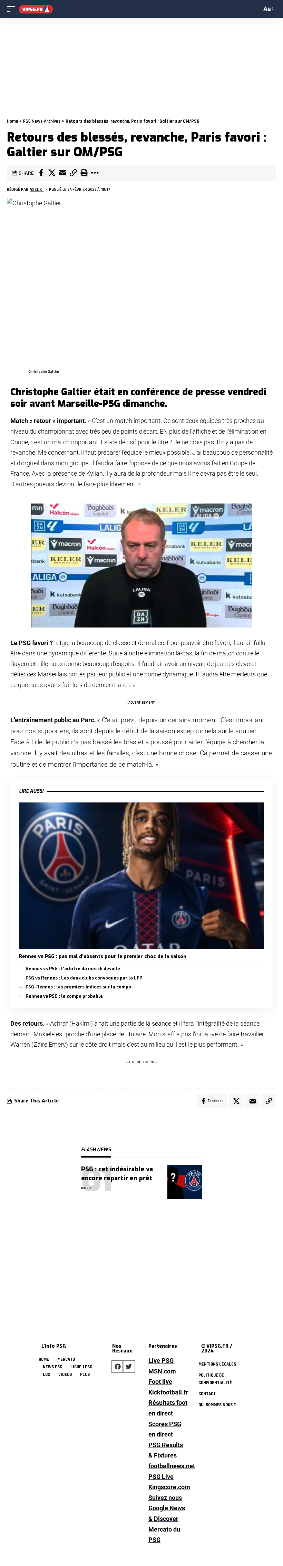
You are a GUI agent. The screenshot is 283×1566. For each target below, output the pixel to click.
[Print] (84, 172)
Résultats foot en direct (167, 1408)
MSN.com (162, 1371)
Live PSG (161, 1360)
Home (12, 121)
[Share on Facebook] (41, 172)
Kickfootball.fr (167, 1392)
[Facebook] (117, 1366)
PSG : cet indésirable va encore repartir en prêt (117, 1173)
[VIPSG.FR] (36, 9)
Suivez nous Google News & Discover (166, 1508)
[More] (94, 172)
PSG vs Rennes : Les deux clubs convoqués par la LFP (84, 978)
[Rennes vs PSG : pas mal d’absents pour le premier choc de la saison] (141, 875)
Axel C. (36, 189)
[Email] (62, 172)
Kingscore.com (167, 1487)
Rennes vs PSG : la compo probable (64, 996)
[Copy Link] (73, 172)
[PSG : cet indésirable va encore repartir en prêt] (184, 1182)
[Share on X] (52, 172)
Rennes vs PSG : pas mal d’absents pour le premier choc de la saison (102, 956)
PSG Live (161, 1476)
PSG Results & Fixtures (165, 1450)
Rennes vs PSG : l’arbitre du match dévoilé (73, 969)
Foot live (160, 1381)
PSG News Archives (42, 121)
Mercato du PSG (164, 1535)
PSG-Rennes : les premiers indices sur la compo (78, 987)
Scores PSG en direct (164, 1429)
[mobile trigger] (13, 9)
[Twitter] (129, 1366)
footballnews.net (167, 1466)
